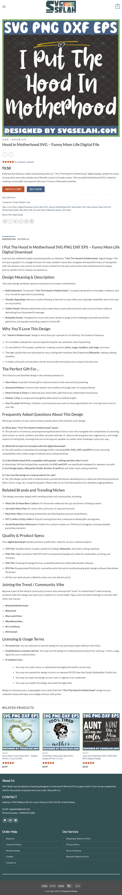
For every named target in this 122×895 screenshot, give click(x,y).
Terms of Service (73, 850)
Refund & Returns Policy (77, 856)
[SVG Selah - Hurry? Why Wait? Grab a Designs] (61, 7)
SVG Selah (66, 210)
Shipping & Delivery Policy (78, 838)
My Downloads (13, 850)
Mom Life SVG (105, 207)
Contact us (11, 862)
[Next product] (5, 154)
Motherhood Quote (10, 210)
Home (5, 139)
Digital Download (25, 207)
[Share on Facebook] (10, 221)
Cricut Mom (12, 207)
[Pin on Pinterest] (26, 221)
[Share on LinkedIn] (31, 221)
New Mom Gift (25, 210)
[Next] (119, 743)
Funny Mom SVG (41, 207)
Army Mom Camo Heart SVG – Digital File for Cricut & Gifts (19, 757)
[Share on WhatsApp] (5, 221)
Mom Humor (92, 207)
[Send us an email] (10, 820)
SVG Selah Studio (15, 215)
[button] (4, 6)
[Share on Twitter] (15, 221)
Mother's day (18, 139)
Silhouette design (54, 210)
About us (10, 838)
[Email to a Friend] (21, 221)
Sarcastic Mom (39, 210)
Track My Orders (13, 844)
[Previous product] (10, 154)
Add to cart (13, 189)
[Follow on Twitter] (5, 820)
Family (15, 202)
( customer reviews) (24, 162)
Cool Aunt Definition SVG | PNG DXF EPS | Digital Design (100, 757)
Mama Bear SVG (79, 207)
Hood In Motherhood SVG (60, 207)
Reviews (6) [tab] (23, 239)
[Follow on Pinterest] (15, 820)
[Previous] (2, 743)
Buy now (36, 189)
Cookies (9, 856)
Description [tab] (8, 239)
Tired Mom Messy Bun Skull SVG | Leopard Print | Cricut (57, 757)
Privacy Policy (72, 844)
